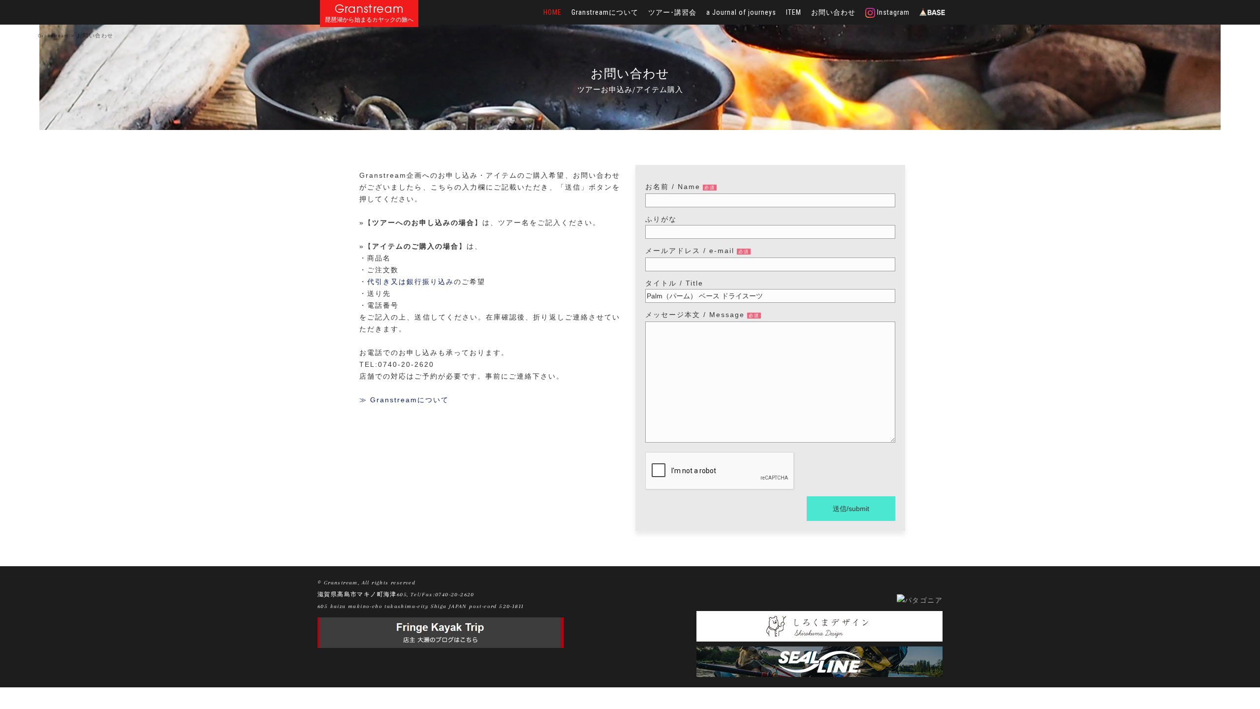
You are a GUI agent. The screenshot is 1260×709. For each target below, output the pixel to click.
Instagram (892, 12)
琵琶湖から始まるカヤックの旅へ (369, 20)
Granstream (369, 8)
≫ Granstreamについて (404, 400)
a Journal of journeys (741, 12)
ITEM (793, 12)
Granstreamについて (604, 12)
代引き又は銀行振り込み (410, 282)
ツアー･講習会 (672, 12)
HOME (552, 12)
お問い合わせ (833, 12)
